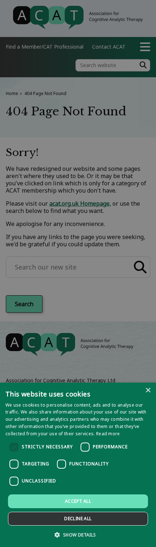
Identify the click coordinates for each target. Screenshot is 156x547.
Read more (108, 434)
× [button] (148, 390)
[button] (78, 534)
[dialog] (78, 465)
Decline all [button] (77, 518)
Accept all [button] (78, 501)
